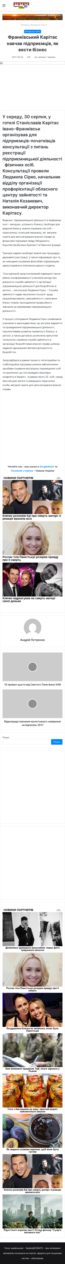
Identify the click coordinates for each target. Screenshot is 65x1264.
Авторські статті (38, 25)
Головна (24, 25)
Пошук (6, 737)
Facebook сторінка (22, 470)
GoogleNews (47, 466)
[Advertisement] (32, 430)
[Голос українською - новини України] (21, 5)
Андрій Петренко (32, 640)
